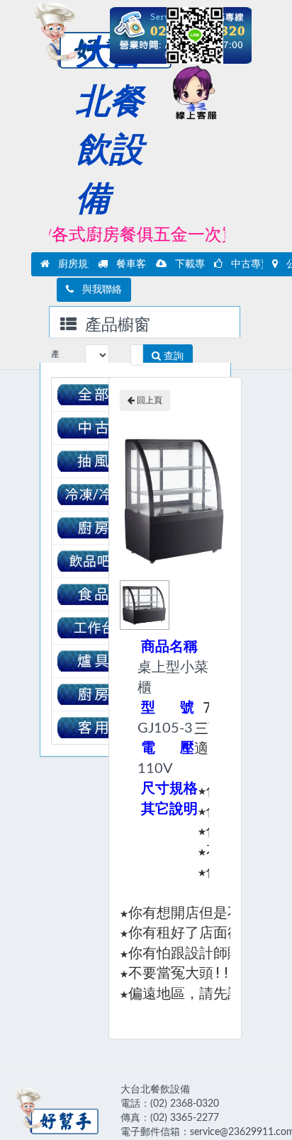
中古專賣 (247, 264)
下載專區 (191, 264)
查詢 (172, 356)
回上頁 (148, 400)
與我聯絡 (98, 290)
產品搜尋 (55, 358)
